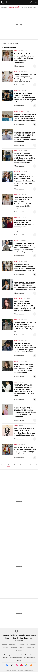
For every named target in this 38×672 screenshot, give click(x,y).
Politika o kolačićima (15, 657)
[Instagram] (17, 665)
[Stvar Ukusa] (19, 650)
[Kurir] (4, 644)
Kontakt (5, 657)
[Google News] (26, 665)
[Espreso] (21, 644)
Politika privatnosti (29, 657)
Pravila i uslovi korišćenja (26, 655)
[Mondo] (12, 644)
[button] (19, 66)
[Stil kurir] (27, 644)
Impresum (14, 655)
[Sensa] (21, 647)
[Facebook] (7, 665)
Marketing (7, 655)
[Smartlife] (14, 647)
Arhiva (19, 660)
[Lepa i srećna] (5, 647)
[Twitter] (12, 665)
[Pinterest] (21, 665)
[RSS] (31, 665)
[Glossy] (33, 644)
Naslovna (4, 43)
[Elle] (3, 2)
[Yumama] (31, 647)
